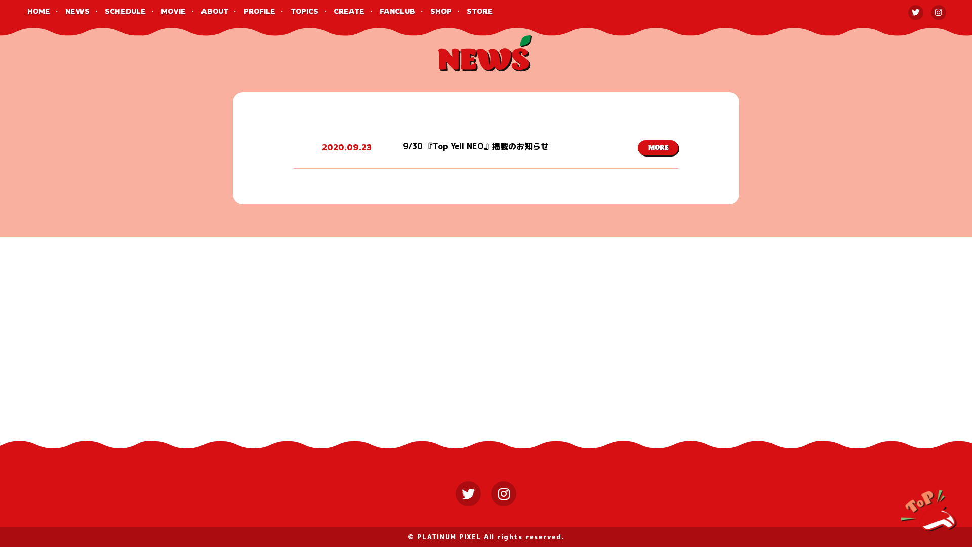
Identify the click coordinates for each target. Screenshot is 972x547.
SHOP (441, 11)
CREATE (349, 11)
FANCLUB (397, 11)
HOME (38, 11)
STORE (480, 11)
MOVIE (173, 11)
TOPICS (304, 11)
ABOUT (214, 11)
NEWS (77, 11)
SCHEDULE (125, 11)
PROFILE (259, 11)
